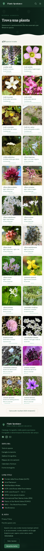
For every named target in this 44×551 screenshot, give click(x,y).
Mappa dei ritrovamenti (10, 460)
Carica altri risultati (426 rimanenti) (22, 411)
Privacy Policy (7, 519)
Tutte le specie (7, 448)
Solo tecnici (12, 541)
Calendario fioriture (9, 464)
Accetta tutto (11, 546)
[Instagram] (6, 437)
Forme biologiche (8, 468)
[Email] (10, 437)
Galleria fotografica (9, 456)
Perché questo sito (9, 523)
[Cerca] (36, 4)
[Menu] (40, 4)
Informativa (9, 536)
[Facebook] (3, 437)
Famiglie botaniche (9, 452)
